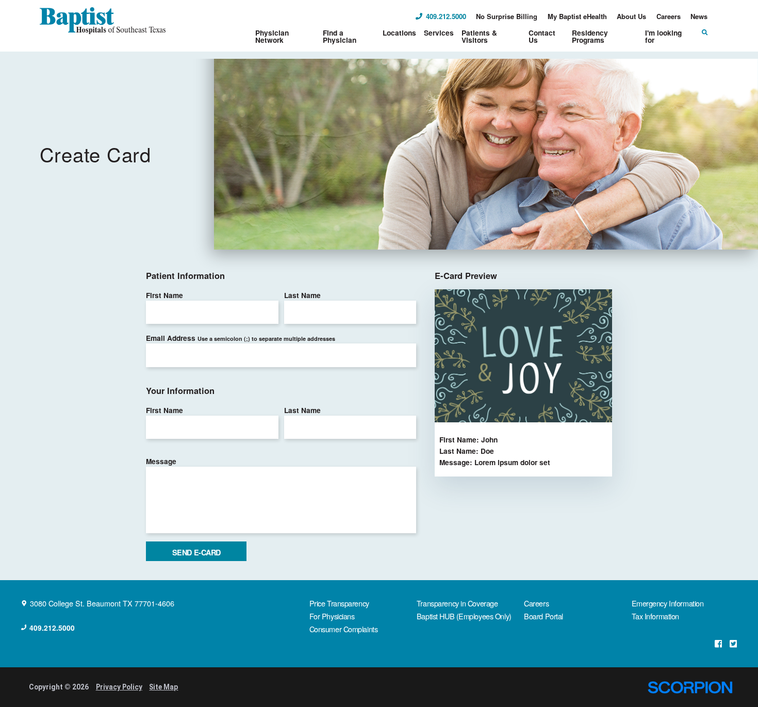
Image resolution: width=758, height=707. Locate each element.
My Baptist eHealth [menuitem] (577, 16)
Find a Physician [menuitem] (339, 36)
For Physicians (332, 616)
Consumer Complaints (343, 628)
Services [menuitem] (439, 32)
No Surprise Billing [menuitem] (506, 16)
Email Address (240, 338)
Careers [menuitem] (668, 16)
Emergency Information (668, 603)
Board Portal (543, 616)
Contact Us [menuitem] (542, 36)
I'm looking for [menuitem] (663, 36)
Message (161, 461)
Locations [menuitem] (399, 32)
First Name (164, 295)
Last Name (302, 295)
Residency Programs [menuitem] (590, 36)
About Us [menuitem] (631, 16)
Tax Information (655, 616)
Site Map (163, 687)
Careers (536, 603)
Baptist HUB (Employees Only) (464, 616)
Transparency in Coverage (457, 603)
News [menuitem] (698, 16)
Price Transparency (339, 603)
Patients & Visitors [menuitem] (479, 36)
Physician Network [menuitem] (272, 36)
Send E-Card (196, 552)
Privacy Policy (119, 687)
